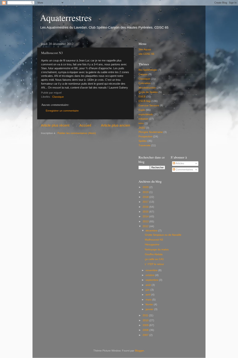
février (150, 304)
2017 (146, 201)
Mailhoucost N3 (154, 239)
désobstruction (147, 87)
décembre (152, 230)
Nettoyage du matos (157, 249)
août (149, 285)
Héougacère (152, 244)
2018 (146, 197)
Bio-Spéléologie (148, 69)
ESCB (142, 96)
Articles (179, 163)
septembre (152, 280)
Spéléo (143, 141)
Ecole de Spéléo (148, 92)
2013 (146, 221)
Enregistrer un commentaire (62, 110)
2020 (146, 187)
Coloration (145, 83)
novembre (152, 270)
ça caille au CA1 (154, 259)
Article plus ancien (115, 125)
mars (149, 299)
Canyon (143, 74)
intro (141, 123)
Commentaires (184, 169)
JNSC (142, 127)
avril (148, 294)
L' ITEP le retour (154, 264)
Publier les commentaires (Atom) (76, 133)
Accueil (85, 125)
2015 (146, 211)
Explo (142, 110)
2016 (146, 206)
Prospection (145, 136)
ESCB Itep (145, 101)
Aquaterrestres (66, 17)
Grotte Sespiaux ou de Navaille (163, 234)
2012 (146, 226)
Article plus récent (55, 125)
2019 (146, 192)
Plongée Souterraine (151, 132)
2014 (146, 216)
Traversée (144, 145)
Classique (58, 96)
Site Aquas (145, 49)
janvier (150, 309)
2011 (146, 315)
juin (148, 289)
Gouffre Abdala (154, 254)
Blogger (139, 350)
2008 (146, 330)
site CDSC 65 (146, 54)
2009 (146, 325)
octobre (150, 275)
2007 (146, 335)
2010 (146, 320)
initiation (143, 118)
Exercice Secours (149, 105)
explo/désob (146, 114)
